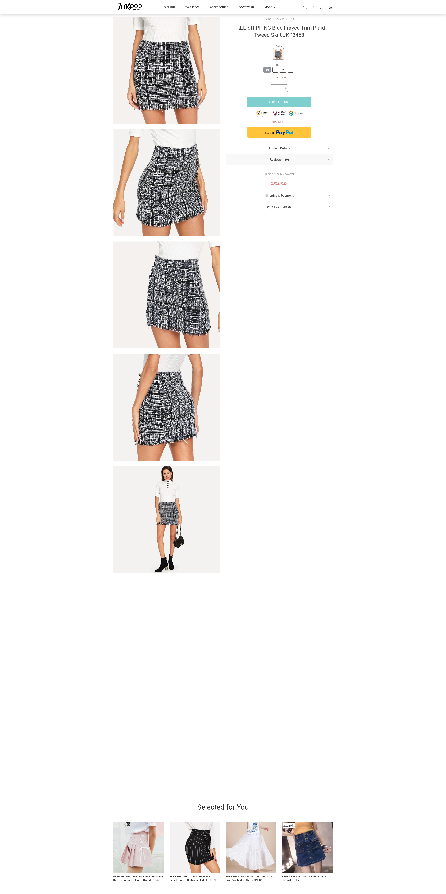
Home (267, 19)
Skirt (291, 19)
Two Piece (192, 7)
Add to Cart (279, 102)
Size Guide (279, 77)
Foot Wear (246, 7)
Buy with (270, 133)
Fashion (169, 7)
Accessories (219, 7)
